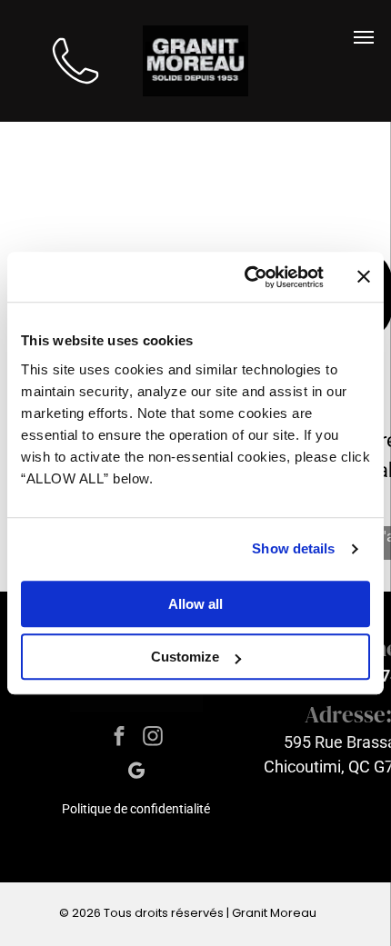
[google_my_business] (136, 773)
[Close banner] (363, 277)
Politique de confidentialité (136, 809)
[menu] (364, 37)
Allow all (195, 604)
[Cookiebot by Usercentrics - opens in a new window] (246, 277)
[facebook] (120, 739)
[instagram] (153, 739)
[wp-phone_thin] (75, 93)
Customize (185, 656)
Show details (293, 548)
